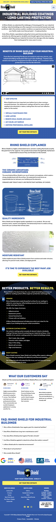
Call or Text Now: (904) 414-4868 (41, 2)
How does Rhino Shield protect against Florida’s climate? (21, 436)
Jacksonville (9, 490)
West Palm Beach (9, 497)
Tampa (9, 495)
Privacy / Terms (21, 519)
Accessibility (30, 519)
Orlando (9, 493)
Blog (28, 499)
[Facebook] (24, 507)
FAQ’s (28, 495)
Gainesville (9, 501)
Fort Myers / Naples (9, 499)
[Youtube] (28, 507)
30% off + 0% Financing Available (16, 2)
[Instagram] (31, 507)
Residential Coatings (28, 493)
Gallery (28, 490)
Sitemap (36, 519)
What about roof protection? (13, 449)
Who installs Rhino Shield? (12, 453)
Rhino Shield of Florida (20, 514)
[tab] (28, 427)
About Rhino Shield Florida (28, 497)
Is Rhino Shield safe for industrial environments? (19, 444)
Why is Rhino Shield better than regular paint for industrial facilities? (25, 427)
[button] (53, 7)
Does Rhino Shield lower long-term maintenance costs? (21, 431)
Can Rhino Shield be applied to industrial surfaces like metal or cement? (26, 440)
